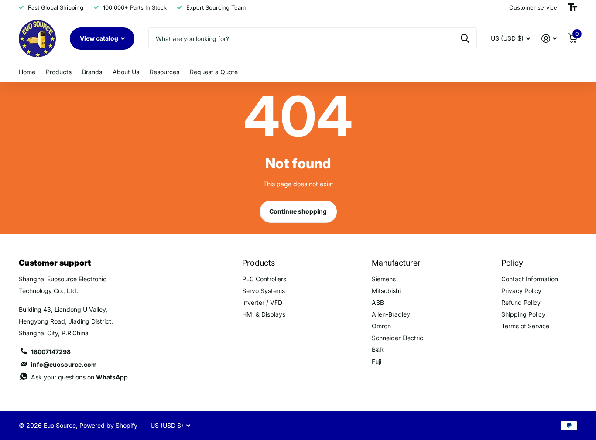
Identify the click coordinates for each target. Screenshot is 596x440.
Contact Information (529, 279)
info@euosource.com (64, 364)
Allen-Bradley (391, 314)
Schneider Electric (397, 337)
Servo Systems (263, 290)
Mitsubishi (386, 290)
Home (27, 71)
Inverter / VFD (262, 302)
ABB (378, 302)
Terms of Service (525, 326)
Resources (164, 71)
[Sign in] (549, 38)
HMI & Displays (263, 314)
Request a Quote (214, 71)
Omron (381, 326)
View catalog (100, 38)
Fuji (376, 361)
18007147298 (51, 351)
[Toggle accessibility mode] (572, 7)
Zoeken (465, 38)
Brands (92, 71)
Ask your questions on (79, 377)
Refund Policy (521, 302)
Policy (512, 262)
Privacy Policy (521, 290)
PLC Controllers (264, 279)
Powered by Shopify (108, 425)
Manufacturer (396, 262)
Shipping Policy (523, 314)
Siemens (384, 279)
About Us (126, 71)
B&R (378, 349)
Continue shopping (298, 211)
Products (59, 71)
